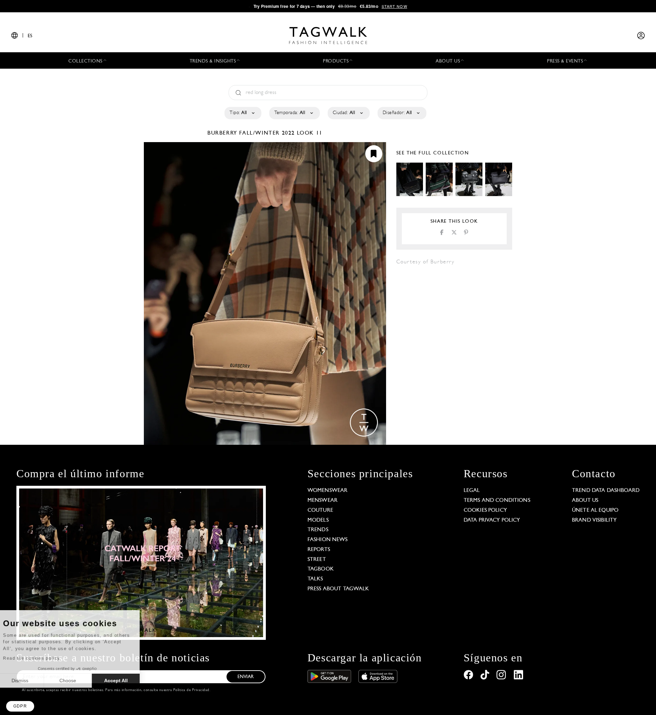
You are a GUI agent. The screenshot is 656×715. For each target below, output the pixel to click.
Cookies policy (485, 510)
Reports (319, 549)
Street (317, 559)
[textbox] (242, 113)
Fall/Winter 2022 (267, 133)
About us (585, 500)
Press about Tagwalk (338, 589)
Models (318, 520)
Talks (315, 579)
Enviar (245, 676)
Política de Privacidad (191, 690)
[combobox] (242, 113)
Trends (318, 530)
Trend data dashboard (606, 490)
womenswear (328, 490)
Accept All (126, 680)
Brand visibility (594, 520)
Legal (472, 490)
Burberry (223, 133)
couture (320, 510)
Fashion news (328, 539)
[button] (20, 706)
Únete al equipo (595, 510)
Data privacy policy (492, 520)
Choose (78, 680)
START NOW (394, 6)
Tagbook (321, 569)
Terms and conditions (497, 500)
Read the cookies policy (42, 658)
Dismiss (30, 680)
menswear (323, 500)
